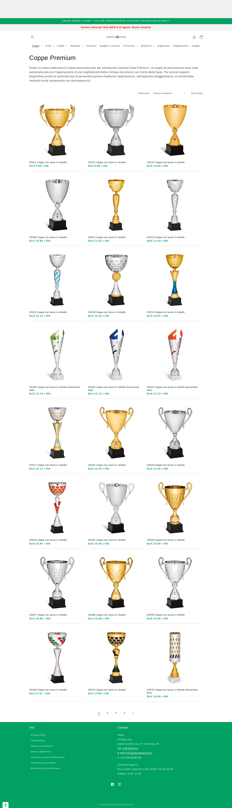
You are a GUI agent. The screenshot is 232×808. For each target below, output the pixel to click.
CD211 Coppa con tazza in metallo (48, 162)
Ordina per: (144, 93)
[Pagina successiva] (133, 712)
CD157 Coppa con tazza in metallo (165, 162)
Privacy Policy (38, 735)
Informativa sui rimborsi (43, 763)
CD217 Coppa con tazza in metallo (48, 465)
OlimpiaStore (111, 804)
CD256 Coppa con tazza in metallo (165, 540)
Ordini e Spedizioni (41, 751)
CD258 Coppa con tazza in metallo (107, 615)
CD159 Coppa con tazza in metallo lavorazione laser (54, 388)
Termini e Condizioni (42, 746)
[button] (32, 37)
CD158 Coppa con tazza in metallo (48, 237)
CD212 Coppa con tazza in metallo (107, 162)
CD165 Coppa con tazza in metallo (48, 689)
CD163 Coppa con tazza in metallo (165, 465)
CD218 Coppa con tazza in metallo (107, 312)
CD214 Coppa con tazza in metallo (165, 237)
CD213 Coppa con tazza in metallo (107, 237)
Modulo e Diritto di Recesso (45, 768)
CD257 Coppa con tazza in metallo (48, 615)
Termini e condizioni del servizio (48, 757)
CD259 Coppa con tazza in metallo (165, 615)
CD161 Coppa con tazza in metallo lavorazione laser (172, 388)
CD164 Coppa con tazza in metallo (107, 540)
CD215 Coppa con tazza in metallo (165, 312)
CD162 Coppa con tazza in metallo (107, 465)
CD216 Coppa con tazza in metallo (48, 312)
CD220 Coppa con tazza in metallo (48, 540)
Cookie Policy (38, 740)
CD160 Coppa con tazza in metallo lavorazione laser (113, 388)
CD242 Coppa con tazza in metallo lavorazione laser (172, 691)
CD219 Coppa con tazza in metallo (107, 689)
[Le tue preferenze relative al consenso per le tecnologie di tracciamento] (6, 805)
